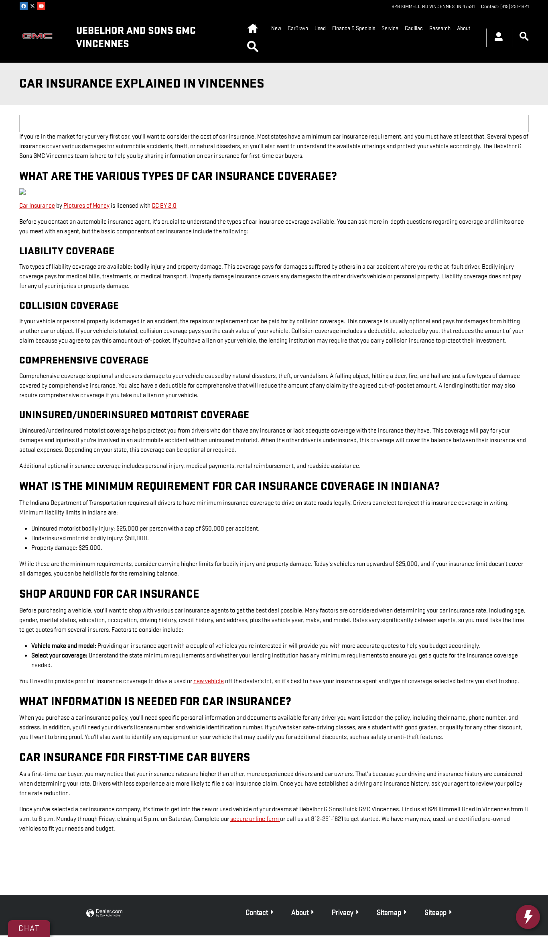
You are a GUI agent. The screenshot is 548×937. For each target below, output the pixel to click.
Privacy (342, 912)
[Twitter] (32, 6)
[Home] (41, 38)
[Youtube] (41, 6)
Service (390, 28)
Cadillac (414, 28)
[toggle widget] (528, 917)
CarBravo (298, 28)
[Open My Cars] (496, 38)
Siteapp (435, 912)
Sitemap (389, 912)
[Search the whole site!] (524, 37)
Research (440, 28)
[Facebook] (24, 6)
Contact (257, 912)
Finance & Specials (353, 28)
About (463, 28)
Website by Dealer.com (104, 913)
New (276, 28)
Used (320, 28)
